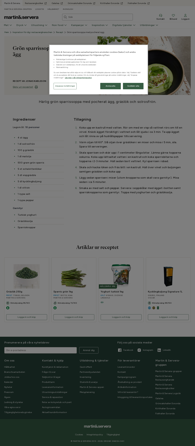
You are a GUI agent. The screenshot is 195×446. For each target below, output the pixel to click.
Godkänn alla (133, 86)
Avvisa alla (110, 86)
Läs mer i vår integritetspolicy (78, 78)
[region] (98, 70)
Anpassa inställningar (65, 86)
